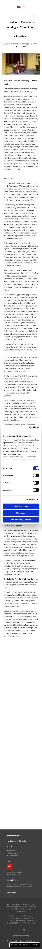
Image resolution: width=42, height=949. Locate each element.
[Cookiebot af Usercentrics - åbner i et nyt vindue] (29, 427)
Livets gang (11, 892)
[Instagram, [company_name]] (24, 930)
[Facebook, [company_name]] (18, 930)
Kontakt (10, 846)
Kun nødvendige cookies (21, 520)
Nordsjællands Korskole (16, 841)
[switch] (36, 475)
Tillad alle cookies (21, 506)
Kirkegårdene (12, 880)
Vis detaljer (30, 499)
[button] (21, 16)
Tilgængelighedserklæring (20, 936)
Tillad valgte (21, 513)
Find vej (10, 861)
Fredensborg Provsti (15, 835)
